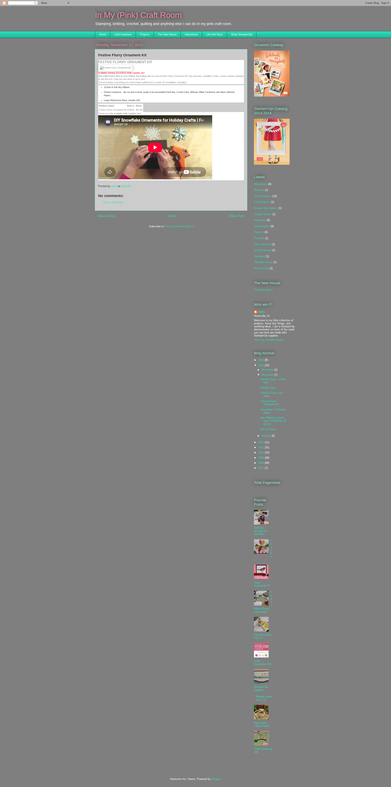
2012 (261, 442)
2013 (261, 365)
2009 (261, 457)
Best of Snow (268, 429)
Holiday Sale (267, 387)
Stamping (259, 256)
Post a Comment (113, 202)
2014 (261, 359)
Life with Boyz (214, 34)
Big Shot (259, 190)
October (266, 435)
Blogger (215, 778)
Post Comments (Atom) (179, 226)
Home (102, 34)
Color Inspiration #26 (262, 662)
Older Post (236, 216)
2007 (261, 467)
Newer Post (106, 216)
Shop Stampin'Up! (241, 34)
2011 (261, 447)
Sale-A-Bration (262, 244)
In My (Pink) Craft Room (138, 15)
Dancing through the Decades (260, 531)
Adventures (191, 34)
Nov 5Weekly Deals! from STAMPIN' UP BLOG (273, 421)
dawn (261, 311)
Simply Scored (262, 250)
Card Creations (123, 34)
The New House (167, 34)
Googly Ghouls (262, 214)
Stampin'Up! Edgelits (261, 688)
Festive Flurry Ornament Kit (269, 403)
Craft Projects (262, 202)
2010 (261, 452)
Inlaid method (262, 226)
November (267, 374)
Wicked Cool (261, 268)
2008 (261, 462)
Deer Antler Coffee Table (261, 724)
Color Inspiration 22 (262, 584)
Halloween (260, 220)
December (267, 369)
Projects (145, 34)
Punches (259, 238)
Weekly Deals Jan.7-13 (264, 698)
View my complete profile (269, 339)
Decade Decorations (266, 208)
